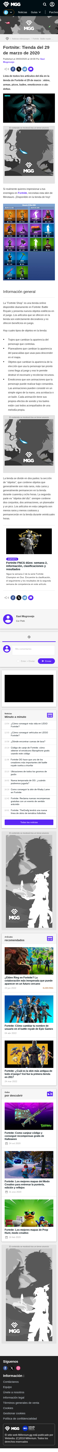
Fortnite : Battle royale (42, 39)
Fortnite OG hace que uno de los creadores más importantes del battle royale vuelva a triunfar (29, 762)
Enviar (48, 661)
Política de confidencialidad (20, 1418)
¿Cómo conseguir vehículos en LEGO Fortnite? (29, 734)
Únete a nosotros (13, 1392)
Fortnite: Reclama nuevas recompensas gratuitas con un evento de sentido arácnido (30, 801)
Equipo (7, 1387)
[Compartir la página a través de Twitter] (18, 69)
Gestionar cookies (14, 1413)
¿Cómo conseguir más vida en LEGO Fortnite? (29, 725)
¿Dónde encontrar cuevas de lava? (28, 741)
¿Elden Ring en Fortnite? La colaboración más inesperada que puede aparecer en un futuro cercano (29, 980)
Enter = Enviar (28, 661)
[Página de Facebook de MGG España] (5, 1368)
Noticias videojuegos (21, 39)
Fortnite (22, 193)
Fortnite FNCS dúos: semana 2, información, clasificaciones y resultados (26, 566)
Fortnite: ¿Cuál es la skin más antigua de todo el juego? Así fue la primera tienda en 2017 (28, 1074)
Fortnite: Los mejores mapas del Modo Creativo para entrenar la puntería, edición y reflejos (27, 1184)
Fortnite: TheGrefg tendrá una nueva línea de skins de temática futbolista (29, 811)
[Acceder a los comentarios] (30, 69)
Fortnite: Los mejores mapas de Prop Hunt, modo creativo (26, 1231)
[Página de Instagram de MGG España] (18, 1368)
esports (13, 559)
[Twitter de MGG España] (12, 1368)
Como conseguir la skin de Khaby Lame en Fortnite (30, 791)
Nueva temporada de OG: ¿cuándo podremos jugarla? (28, 782)
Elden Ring (48, 988)
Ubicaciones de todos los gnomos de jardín (29, 773)
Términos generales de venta (21, 1402)
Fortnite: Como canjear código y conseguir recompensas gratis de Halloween (24, 1136)
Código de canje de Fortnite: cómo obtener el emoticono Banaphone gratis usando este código (30, 750)
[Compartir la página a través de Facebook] (13, 69)
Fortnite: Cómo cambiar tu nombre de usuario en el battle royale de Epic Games (29, 1027)
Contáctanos (11, 1381)
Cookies (8, 1408)
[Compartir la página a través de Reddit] (24, 69)
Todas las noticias (29, 822)
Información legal (13, 1397)
